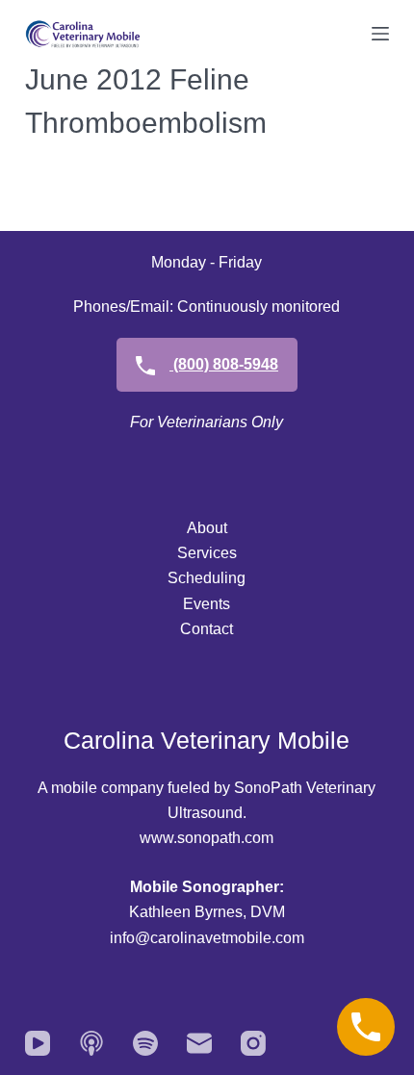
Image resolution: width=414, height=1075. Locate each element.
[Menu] (380, 33)
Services (207, 553)
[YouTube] (37, 1043)
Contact (206, 629)
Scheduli (198, 578)
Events (206, 604)
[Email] (199, 1043)
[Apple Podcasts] (91, 1043)
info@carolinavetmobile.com (207, 938)
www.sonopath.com (206, 838)
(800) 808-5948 (223, 364)
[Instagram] (253, 1043)
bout (212, 528)
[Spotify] (145, 1043)
